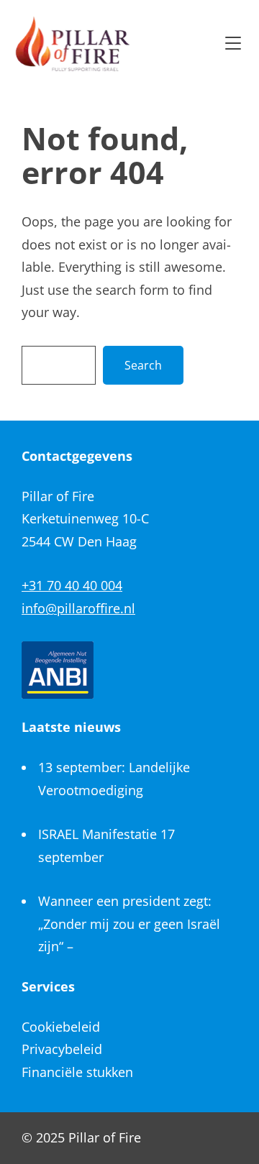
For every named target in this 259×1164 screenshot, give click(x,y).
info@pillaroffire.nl (78, 608)
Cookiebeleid (61, 1026)
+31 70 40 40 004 (72, 585)
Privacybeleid (62, 1049)
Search (143, 365)
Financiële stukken (77, 1072)
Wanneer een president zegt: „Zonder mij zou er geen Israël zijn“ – (129, 923)
